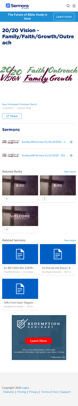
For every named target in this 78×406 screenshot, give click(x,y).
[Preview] (71, 141)
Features (8, 392)
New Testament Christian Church (19, 104)
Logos (25, 387)
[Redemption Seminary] (39, 337)
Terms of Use (49, 392)
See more (70, 171)
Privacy (33, 392)
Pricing (21, 392)
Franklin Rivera (12, 271)
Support (66, 392)
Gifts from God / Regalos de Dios (24, 302)
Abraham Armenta (51, 271)
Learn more (64, 16)
